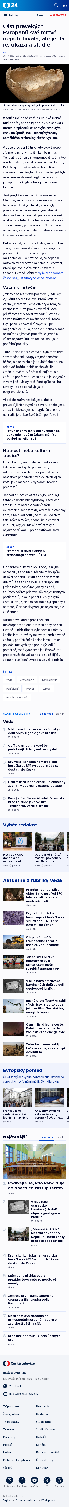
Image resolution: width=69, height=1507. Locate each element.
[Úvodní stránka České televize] (19, 1363)
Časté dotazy (44, 1460)
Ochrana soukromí (26, 1500)
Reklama (42, 1414)
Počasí (7, 1445)
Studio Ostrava (45, 1429)
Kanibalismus (49, 680)
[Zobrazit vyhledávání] (56, 5)
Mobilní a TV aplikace (17, 1460)
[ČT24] (10, 5)
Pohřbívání (12, 688)
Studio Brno (44, 1422)
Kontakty (42, 1467)
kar (4, 52)
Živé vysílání (11, 1414)
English (7, 1500)
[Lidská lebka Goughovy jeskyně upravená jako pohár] (34, 83)
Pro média (42, 1406)
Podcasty (9, 1437)
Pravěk (30, 688)
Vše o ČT (8, 1467)
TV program (11, 1406)
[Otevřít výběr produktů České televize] (65, 5)
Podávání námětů (47, 1452)
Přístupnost (48, 1500)
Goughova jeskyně (17, 697)
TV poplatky (11, 1422)
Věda (9, 680)
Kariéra (41, 1445)
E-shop (7, 1452)
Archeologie (27, 680)
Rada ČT (41, 1437)
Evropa (47, 688)
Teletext (8, 1429)
